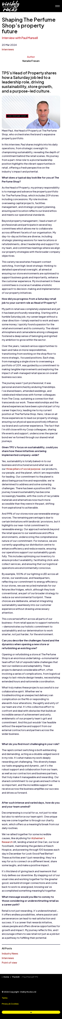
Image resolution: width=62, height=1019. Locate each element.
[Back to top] (31, 1012)
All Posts (7, 948)
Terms (5, 998)
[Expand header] (57, 6)
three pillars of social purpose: (23, 468)
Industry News (10, 953)
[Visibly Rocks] (10, 6)
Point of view (9, 962)
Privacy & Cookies (10, 1004)
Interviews (8, 49)
